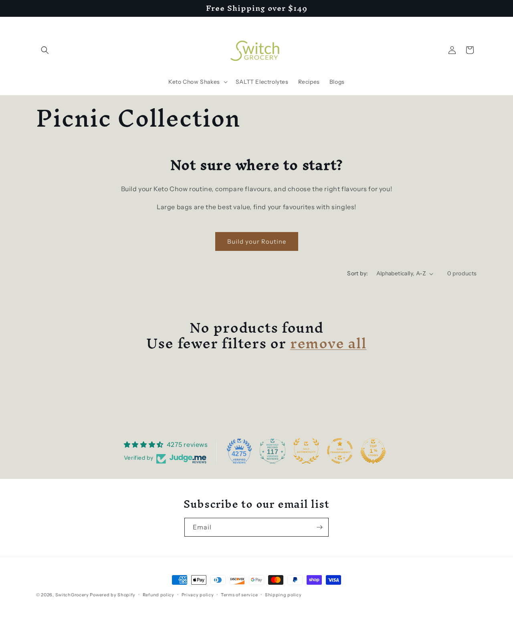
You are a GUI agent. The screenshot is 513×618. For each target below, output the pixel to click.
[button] (45, 50)
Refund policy (158, 594)
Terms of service (239, 594)
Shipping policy (283, 594)
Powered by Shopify (112, 595)
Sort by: (357, 273)
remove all (328, 343)
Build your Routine (256, 241)
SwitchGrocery (72, 595)
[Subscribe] (319, 527)
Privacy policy (198, 594)
